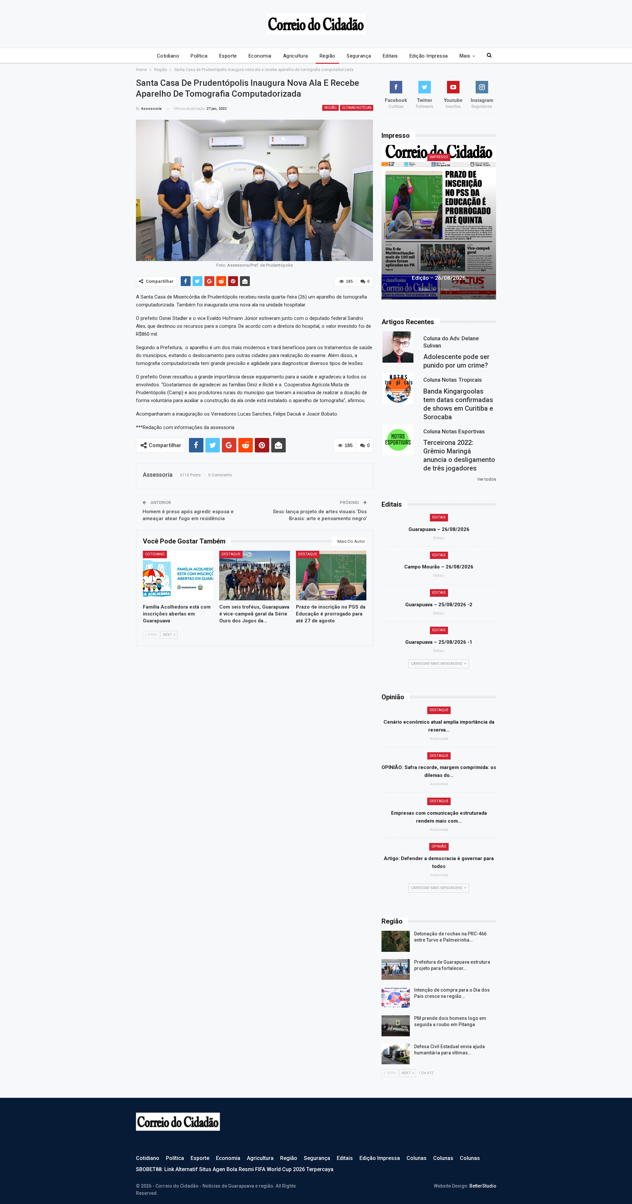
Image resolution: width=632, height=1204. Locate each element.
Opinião (439, 846)
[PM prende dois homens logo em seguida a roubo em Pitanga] (396, 1025)
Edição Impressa (428, 56)
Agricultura (295, 56)
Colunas (417, 1158)
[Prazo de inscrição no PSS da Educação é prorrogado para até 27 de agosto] (331, 575)
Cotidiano (168, 56)
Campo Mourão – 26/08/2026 (438, 567)
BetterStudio (482, 1186)
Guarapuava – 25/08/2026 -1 (438, 642)
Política (199, 56)
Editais (390, 56)
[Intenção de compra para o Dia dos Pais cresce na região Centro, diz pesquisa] (396, 997)
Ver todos (486, 479)
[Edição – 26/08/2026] (439, 222)
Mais (465, 56)
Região (327, 56)
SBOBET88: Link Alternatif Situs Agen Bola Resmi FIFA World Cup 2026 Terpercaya (234, 1169)
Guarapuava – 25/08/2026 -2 (438, 605)
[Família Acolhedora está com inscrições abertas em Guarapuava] (178, 575)
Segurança (359, 56)
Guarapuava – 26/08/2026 (438, 529)
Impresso (439, 157)
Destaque (231, 554)
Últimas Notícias (356, 107)
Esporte (228, 56)
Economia (260, 56)
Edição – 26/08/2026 (439, 278)
